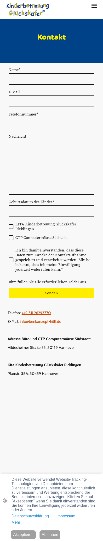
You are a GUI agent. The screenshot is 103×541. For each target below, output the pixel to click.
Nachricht (17, 136)
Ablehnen (50, 535)
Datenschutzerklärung (30, 516)
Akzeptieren (23, 535)
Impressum (66, 516)
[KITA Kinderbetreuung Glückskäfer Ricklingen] (11, 226)
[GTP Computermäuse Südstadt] (11, 237)
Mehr (15, 522)
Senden (51, 293)
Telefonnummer (23, 114)
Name (14, 70)
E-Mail (14, 92)
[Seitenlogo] (28, 9)
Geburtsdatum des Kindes (31, 202)
